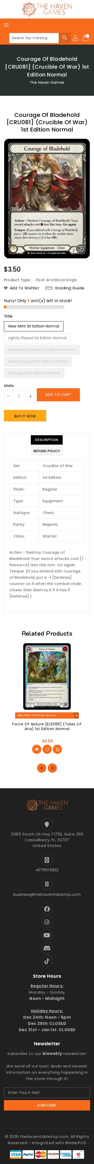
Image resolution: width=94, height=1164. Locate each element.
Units (9, 385)
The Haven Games (47, 82)
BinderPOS (75, 1142)
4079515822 (47, 870)
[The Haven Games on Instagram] (47, 922)
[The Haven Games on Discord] (47, 948)
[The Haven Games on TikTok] (47, 961)
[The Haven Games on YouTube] (47, 935)
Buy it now (25, 416)
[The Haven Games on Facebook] (47, 909)
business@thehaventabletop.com (47, 894)
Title (8, 316)
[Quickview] (36, 749)
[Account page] (75, 38)
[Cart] (86, 38)
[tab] (47, 440)
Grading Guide (70, 288)
